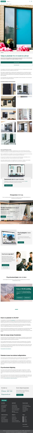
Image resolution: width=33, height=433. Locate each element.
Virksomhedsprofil (4, 405)
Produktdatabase (3, 416)
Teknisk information (4, 414)
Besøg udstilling (14, 405)
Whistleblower (3, 411)
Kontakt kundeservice (26, 405)
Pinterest (25, 420)
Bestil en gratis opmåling (15, 408)
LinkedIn (25, 419)
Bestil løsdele (25, 407)
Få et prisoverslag (14, 407)
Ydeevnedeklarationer (4, 419)
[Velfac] (3, 1)
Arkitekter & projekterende (16, 421)
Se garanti (24, 411)
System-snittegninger (4, 420)
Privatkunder (14, 416)
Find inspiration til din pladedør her (6, 348)
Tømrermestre (14, 419)
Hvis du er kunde (25, 403)
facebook (25, 416)
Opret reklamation (25, 408)
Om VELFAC (3, 403)
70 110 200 (3, 391)
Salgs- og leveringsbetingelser (15, 412)
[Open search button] (30, 1)
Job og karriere (3, 407)
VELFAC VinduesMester (15, 420)
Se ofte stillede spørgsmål (26, 406)
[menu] (31, 1)
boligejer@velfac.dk (5, 394)
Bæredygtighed (3, 406)
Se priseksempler (14, 406)
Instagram (25, 421)
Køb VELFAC (14, 403)
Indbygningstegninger (4, 421)
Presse (2, 408)
